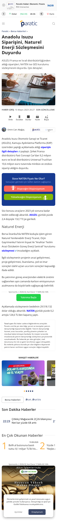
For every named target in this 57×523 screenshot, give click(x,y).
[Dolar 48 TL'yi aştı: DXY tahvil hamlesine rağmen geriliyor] (23, 373)
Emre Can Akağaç (16, 129)
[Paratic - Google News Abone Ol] (42, 130)
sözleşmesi (8, 250)
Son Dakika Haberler (19, 409)
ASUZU (33, 214)
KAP (28, 399)
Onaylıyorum (37, 512)
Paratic (5, 31)
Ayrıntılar (18, 512)
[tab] (24, 391)
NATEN (31, 310)
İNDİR (51, 5)
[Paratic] (28, 24)
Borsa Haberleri (18, 31)
